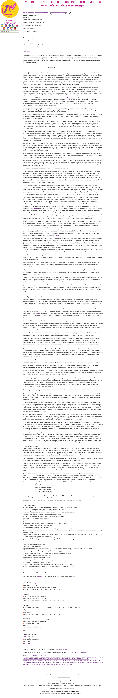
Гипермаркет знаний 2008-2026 (66, 688)
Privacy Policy (55, 674)
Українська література (41, 12)
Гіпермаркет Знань (28, 12)
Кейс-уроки (78, 674)
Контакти (71, 674)
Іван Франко (26, 51)
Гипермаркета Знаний (64, 677)
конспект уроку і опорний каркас (35, 584)
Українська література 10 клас (58, 12)
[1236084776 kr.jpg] (23, 584)
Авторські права (45, 674)
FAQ (60, 674)
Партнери (65, 674)
